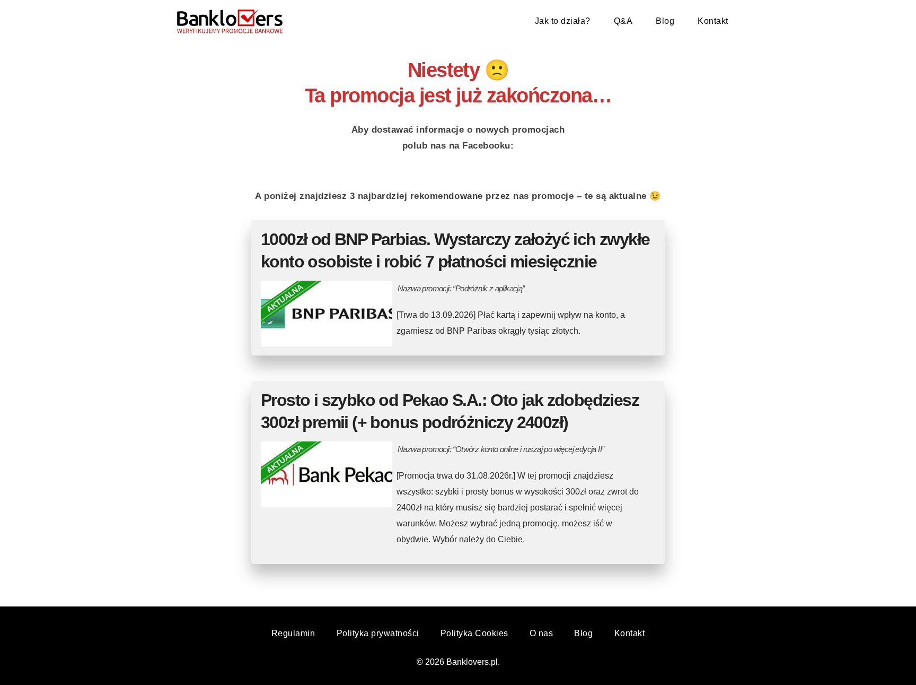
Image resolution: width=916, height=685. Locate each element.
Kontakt (713, 20)
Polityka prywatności (378, 633)
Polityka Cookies (474, 633)
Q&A (623, 20)
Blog (665, 20)
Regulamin (293, 633)
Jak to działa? (563, 20)
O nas (541, 633)
